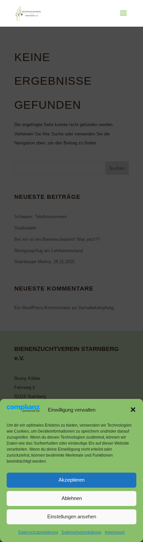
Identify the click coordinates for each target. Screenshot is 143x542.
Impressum (115, 532)
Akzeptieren (71, 480)
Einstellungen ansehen (71, 516)
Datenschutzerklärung (38, 532)
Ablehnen (72, 498)
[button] (133, 409)
